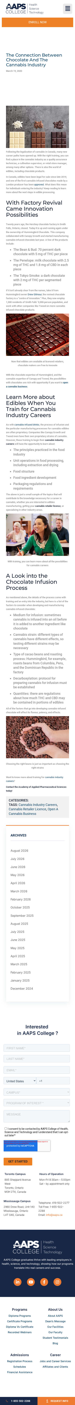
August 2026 (19, 850)
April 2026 (18, 883)
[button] (67, 9)
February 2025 (21, 972)
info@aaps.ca (54, 1214)
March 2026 (19, 891)
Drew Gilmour (35, 294)
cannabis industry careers (38, 805)
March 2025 (19, 964)
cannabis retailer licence (27, 809)
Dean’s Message (55, 1321)
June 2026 (18, 867)
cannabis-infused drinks (26, 424)
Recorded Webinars (20, 1332)
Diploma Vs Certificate (19, 1326)
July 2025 (17, 932)
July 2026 (17, 859)
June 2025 (18, 940)
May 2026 (18, 875)
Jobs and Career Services (55, 1361)
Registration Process (19, 1361)
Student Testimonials (55, 1337)
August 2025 (19, 923)
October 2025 (20, 907)
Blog (55, 1343)
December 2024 (22, 988)
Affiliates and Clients (55, 1366)
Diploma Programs (20, 1315)
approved (39, 184)
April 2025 (18, 956)
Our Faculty (55, 1332)
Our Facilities (55, 1326)
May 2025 (18, 948)
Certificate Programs (19, 1321)
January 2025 (20, 980)
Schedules (19, 1366)
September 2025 (22, 915)
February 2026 (21, 899)
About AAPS (55, 1315)
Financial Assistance (19, 1372)
